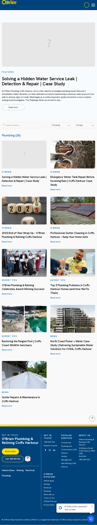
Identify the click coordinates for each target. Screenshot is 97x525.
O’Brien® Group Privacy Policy (50, 503)
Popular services (66, 436)
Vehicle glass (49, 481)
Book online (10, 451)
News (53, 336)
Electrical (47, 488)
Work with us (49, 494)
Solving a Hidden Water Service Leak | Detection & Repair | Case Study (39, 81)
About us (84, 435)
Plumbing (47, 491)
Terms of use (49, 498)
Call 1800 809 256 (12, 459)
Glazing (47, 484)
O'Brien (6, 172)
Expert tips (9, 280)
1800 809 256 (49, 442)
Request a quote (50, 445)
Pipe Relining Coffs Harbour (68, 465)
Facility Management (66, 458)
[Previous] (92, 418)
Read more (13, 107)
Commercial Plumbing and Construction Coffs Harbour (69, 447)
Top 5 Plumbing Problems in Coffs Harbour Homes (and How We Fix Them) (70, 289)
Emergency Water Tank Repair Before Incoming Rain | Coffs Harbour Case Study (72, 180)
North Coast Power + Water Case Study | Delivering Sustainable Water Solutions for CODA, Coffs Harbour (71, 345)
